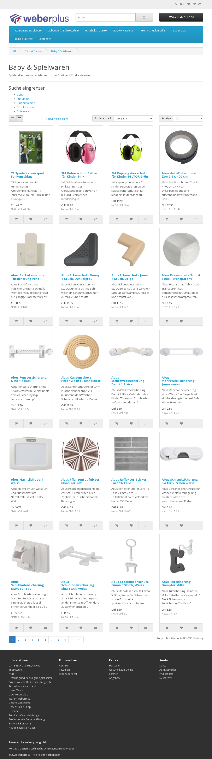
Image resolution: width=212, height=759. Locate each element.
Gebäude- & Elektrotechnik (63, 30)
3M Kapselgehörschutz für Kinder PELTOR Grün (129, 175)
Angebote (115, 678)
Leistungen (45, 39)
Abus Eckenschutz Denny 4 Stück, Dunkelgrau (80, 277)
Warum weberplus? (20, 698)
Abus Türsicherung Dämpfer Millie (176, 583)
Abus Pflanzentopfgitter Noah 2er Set (80, 481)
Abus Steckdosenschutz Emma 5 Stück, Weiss (130, 583)
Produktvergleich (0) (56, 118)
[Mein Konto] (182, 4)
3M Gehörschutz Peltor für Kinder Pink (79, 175)
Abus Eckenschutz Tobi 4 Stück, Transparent (181, 277)
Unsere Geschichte (20, 703)
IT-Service (14, 711)
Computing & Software (28, 30)
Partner (113, 674)
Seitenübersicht (68, 674)
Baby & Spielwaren (62, 51)
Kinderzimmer (26, 103)
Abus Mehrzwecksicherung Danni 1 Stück (127, 380)
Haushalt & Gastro (96, 30)
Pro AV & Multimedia (153, 30)
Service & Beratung (20, 723)
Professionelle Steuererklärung (27, 719)
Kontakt (63, 665)
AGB (11, 674)
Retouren (64, 669)
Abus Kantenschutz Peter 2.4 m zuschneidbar (81, 379)
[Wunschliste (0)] (188, 4)
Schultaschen (25, 107)
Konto (162, 665)
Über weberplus (18, 694)
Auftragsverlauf (168, 669)
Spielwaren (24, 111)
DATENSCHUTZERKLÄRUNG (25, 665)
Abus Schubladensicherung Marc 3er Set (27, 585)
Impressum (15, 669)
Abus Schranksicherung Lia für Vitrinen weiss (180, 481)
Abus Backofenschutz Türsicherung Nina (28, 277)
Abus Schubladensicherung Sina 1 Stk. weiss (77, 585)
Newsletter (165, 678)
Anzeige (166, 118)
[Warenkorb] (194, 4)
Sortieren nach (103, 118)
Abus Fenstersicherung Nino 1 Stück (29, 379)
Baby (20, 94)
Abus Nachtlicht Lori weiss (27, 481)
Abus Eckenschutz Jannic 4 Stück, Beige (130, 277)
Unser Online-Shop (20, 707)
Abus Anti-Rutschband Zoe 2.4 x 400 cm (179, 175)
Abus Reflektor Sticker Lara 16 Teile (129, 481)
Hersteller (115, 665)
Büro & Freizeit (24, 39)
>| (79, 639)
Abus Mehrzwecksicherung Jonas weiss (178, 380)
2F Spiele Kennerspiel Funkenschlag (27, 175)
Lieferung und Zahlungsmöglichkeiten (31, 678)
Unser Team (16, 690)
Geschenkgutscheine (121, 669)
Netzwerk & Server (124, 30)
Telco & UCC (178, 30)
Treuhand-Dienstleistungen (24, 715)
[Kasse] (199, 4)
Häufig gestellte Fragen (22, 727)
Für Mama (23, 99)
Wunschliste (166, 674)
